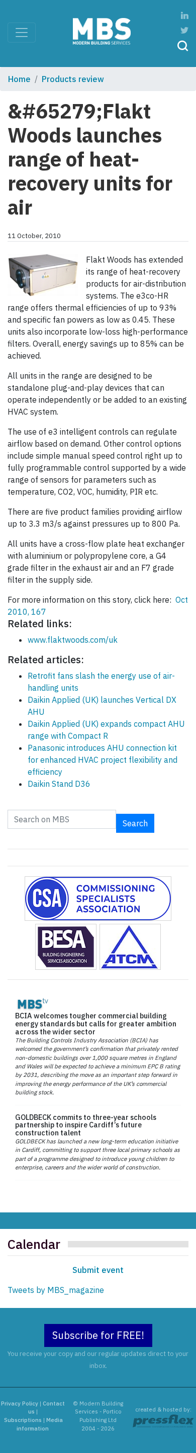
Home (19, 79)
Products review (73, 79)
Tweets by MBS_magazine (56, 1290)
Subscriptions (23, 1419)
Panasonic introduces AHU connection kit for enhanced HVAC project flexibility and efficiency (102, 760)
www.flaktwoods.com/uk (73, 640)
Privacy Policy (19, 1403)
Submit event (98, 1270)
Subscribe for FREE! (98, 1335)
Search (135, 823)
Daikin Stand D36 (59, 784)
